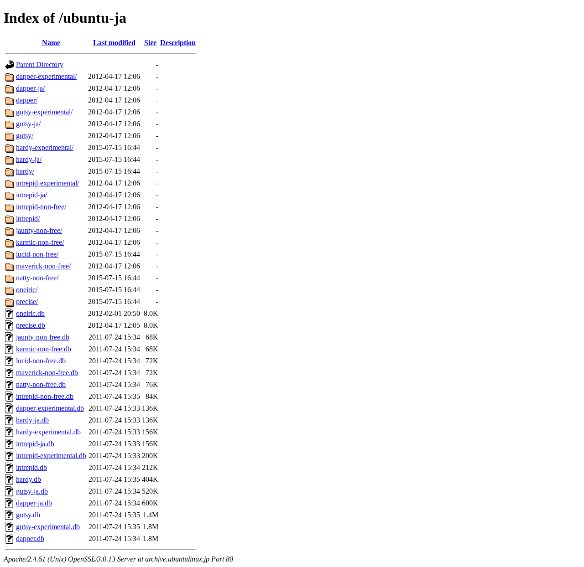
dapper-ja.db (34, 503)
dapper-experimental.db (50, 408)
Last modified (114, 42)
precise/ (27, 301)
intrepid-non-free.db (44, 396)
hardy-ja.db (32, 420)
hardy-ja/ (29, 159)
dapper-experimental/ (46, 76)
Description (178, 42)
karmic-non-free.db (43, 349)
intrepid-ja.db (35, 444)
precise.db (30, 325)
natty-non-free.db (41, 384)
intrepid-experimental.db (51, 455)
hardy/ (25, 171)
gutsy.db (28, 515)
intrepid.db (31, 467)
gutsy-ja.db (32, 491)
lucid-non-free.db (41, 361)
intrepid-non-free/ (41, 207)
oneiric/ (26, 290)
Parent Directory (39, 64)
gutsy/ (24, 135)
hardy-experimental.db (48, 432)
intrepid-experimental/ (47, 183)
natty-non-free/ (37, 278)
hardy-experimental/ (44, 147)
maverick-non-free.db (47, 372)
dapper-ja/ (30, 88)
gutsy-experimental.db (48, 527)
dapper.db (30, 538)
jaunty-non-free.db (42, 337)
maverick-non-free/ (43, 266)
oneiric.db (30, 313)
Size (150, 42)
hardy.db (28, 479)
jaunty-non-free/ (39, 230)
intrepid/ (28, 218)
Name (51, 42)
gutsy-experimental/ (44, 112)
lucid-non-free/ (37, 254)
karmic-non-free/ (40, 242)
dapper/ (26, 100)
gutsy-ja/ (28, 124)
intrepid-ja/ (31, 195)
